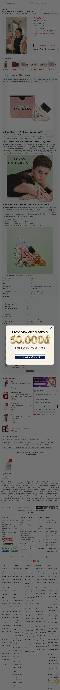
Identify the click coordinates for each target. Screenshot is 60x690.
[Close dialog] (51, 327)
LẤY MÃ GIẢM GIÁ (30, 357)
